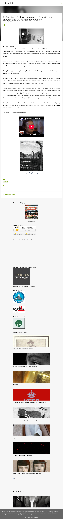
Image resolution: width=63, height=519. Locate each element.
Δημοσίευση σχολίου (9, 194)
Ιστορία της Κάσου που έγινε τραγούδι (23, 348)
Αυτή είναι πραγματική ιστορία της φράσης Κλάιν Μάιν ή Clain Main (30, 402)
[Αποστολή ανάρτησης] (4, 180)
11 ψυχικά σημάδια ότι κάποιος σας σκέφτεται (25, 366)
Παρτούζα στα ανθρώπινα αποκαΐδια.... (23, 455)
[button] (4, 25)
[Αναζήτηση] (16, 3)
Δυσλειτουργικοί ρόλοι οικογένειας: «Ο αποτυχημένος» (27, 473)
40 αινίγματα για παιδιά (19, 491)
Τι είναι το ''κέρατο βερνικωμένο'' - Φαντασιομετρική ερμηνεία (29, 420)
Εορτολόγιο (22, 263)
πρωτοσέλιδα (31, 221)
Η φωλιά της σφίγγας (18, 437)
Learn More (29, 517)
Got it (36, 517)
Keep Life (9, 3)
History (6, 181)
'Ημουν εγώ (16, 384)
